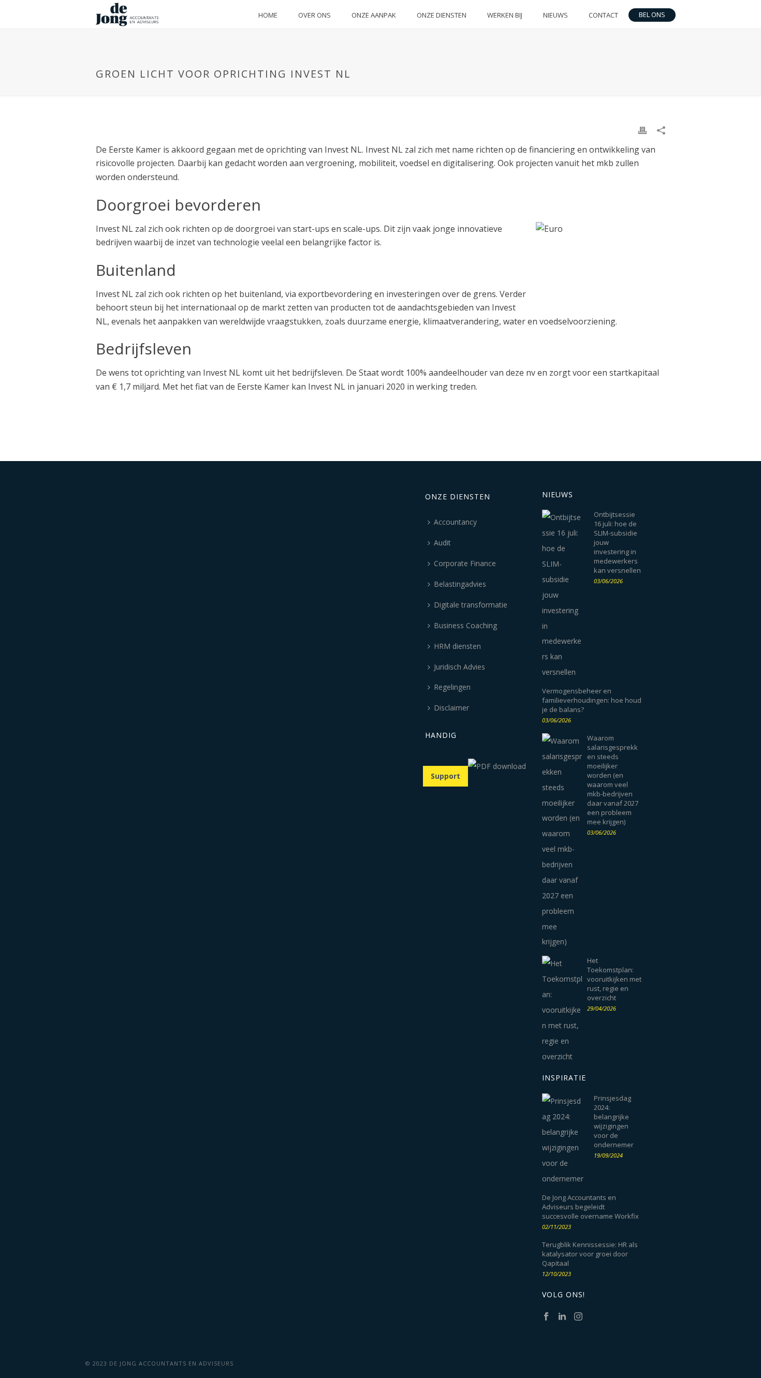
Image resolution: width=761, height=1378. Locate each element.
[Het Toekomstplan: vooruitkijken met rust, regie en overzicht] (562, 1010)
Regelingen (452, 687)
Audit (442, 542)
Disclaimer (451, 708)
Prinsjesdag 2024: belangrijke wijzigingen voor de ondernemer (614, 1121)
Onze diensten (441, 15)
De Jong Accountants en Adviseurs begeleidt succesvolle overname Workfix (590, 1207)
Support (445, 776)
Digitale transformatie (470, 605)
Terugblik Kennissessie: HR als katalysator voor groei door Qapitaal (590, 1254)
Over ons (314, 15)
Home (267, 15)
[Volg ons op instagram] (578, 1317)
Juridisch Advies (459, 667)
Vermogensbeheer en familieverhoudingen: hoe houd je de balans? (591, 700)
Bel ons (652, 14)
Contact (603, 15)
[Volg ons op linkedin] (562, 1317)
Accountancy (455, 522)
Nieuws (555, 15)
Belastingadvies (460, 584)
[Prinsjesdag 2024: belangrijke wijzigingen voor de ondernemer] (562, 1139)
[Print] (642, 130)
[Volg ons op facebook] (546, 1317)
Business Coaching (465, 625)
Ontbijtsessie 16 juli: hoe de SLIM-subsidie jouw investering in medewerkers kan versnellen (617, 542)
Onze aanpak (374, 15)
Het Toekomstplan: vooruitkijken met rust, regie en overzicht (614, 979)
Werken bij (504, 15)
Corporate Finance (465, 563)
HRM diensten (457, 646)
